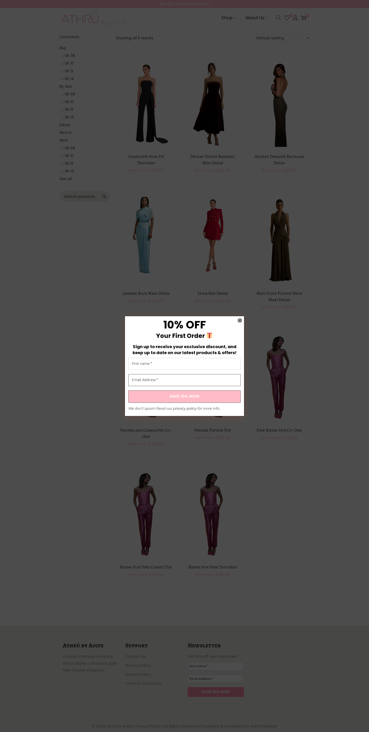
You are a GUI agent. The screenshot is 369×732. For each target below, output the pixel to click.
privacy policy (185, 409)
